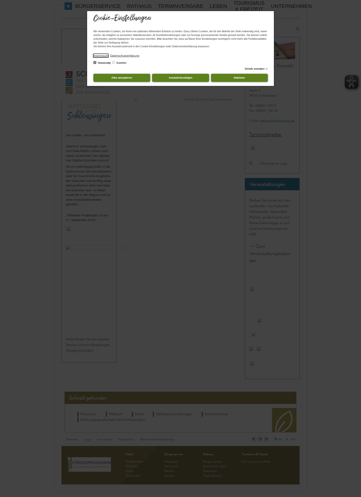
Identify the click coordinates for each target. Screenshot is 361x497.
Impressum (100, 55)
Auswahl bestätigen (180, 77)
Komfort (121, 62)
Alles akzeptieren (121, 77)
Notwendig (104, 62)
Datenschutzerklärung (124, 55)
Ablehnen (239, 77)
